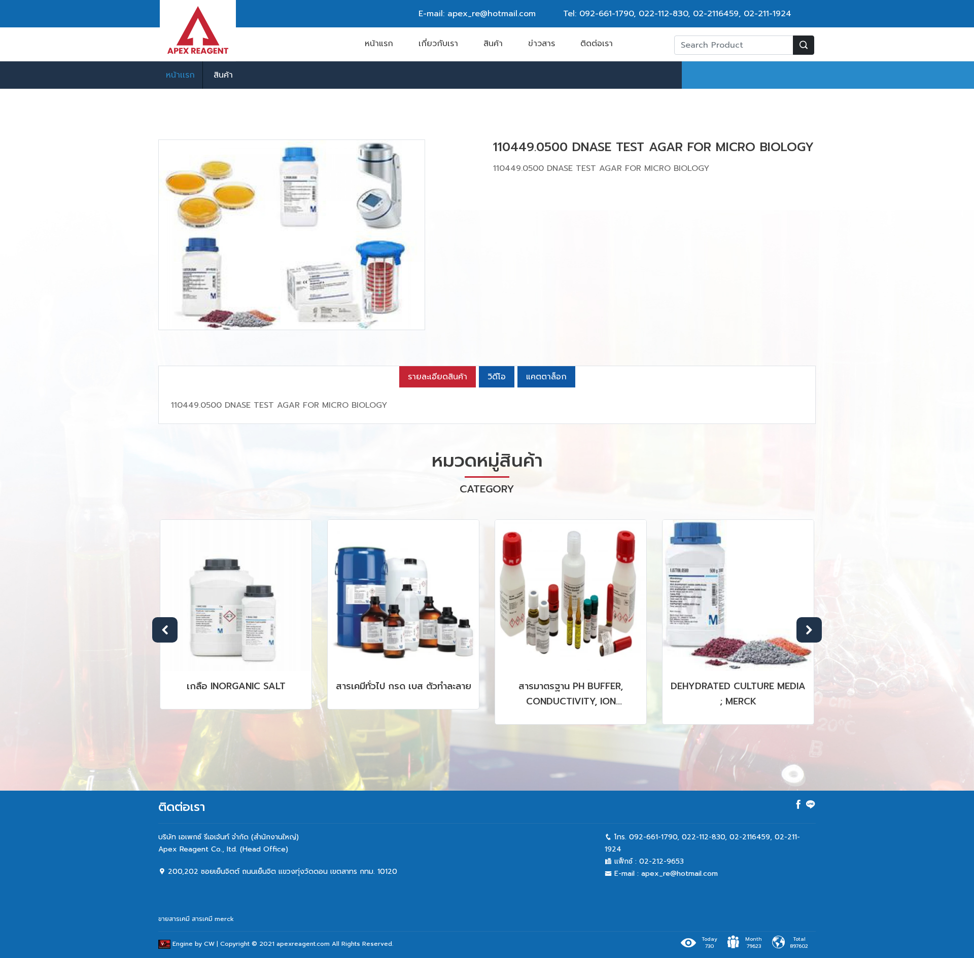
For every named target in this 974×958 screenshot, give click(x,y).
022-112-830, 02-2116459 (689, 14)
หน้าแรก (379, 44)
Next (809, 630)
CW (209, 944)
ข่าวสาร (541, 44)
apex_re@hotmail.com (679, 873)
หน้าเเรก (180, 75)
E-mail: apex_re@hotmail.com (477, 14)
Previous (165, 630)
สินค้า (493, 44)
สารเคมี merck (213, 919)
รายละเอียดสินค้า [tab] (437, 377)
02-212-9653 (661, 861)
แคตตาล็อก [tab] (546, 377)
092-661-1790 (606, 14)
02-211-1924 (767, 14)
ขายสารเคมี (174, 919)
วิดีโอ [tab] (497, 377)
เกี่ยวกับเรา (438, 44)
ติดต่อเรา (596, 44)
